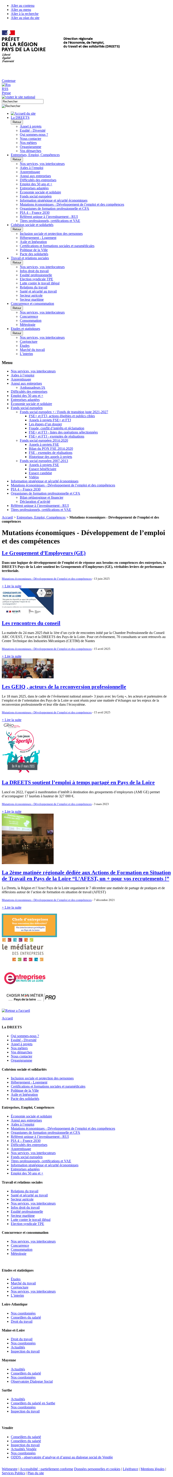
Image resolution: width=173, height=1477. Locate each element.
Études (25, 346)
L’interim (26, 354)
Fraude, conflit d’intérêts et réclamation (56, 428)
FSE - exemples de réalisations (50, 453)
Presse (6, 93)
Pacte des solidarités (34, 254)
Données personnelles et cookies (97, 1469)
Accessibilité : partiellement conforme (46, 1469)
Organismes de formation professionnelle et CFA (54, 208)
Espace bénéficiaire (42, 469)
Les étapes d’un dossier (45, 424)
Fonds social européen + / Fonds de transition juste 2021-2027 (64, 412)
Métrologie (27, 324)
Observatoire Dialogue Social (32, 1381)
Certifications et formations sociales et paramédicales (57, 246)
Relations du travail (33, 287)
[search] (22, 101)
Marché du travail (32, 350)
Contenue (9, 81)
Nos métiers (28, 143)
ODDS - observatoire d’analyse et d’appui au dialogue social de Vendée (62, 1457)
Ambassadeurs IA (32, 387)
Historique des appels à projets (50, 457)
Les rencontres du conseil (31, 623)
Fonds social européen (36, 196)
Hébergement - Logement (38, 238)
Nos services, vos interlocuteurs (42, 164)
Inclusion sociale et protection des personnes (51, 234)
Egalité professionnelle (36, 275)
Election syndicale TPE (36, 279)
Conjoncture (28, 341)
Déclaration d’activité (35, 501)
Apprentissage (30, 172)
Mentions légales (152, 1469)
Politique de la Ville (34, 250)
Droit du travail (21, 1321)
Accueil (7, 517)
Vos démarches (30, 151)
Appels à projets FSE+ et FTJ (50, 420)
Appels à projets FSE (44, 444)
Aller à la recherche (25, 14)
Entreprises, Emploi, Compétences (41, 517)
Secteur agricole (31, 295)
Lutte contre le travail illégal (39, 283)
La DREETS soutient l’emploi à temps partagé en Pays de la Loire (78, 782)
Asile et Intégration (33, 242)
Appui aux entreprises (35, 176)
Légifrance (130, 1469)
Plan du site (35, 1473)
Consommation (30, 320)
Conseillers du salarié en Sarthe (33, 1403)
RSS (5, 89)
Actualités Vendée (23, 1449)
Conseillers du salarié (26, 1317)
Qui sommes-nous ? (34, 134)
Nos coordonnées (23, 1313)
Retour (17, 122)
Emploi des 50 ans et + (36, 184)
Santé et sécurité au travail (38, 291)
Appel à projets (30, 126)
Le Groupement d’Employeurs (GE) (44, 553)
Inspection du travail (25, 1351)
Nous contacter (30, 139)
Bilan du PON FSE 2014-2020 (51, 448)
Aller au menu (21, 10)
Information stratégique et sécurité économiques (53, 200)
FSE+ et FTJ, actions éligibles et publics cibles (62, 416)
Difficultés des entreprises (38, 180)
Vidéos (34, 477)
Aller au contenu (22, 5)
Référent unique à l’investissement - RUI (49, 217)
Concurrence (29, 316)
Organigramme (30, 147)
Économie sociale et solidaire (40, 192)
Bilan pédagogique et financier (41, 497)
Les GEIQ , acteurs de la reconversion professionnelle (64, 687)
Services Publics (13, 1473)
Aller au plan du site (25, 18)
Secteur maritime (32, 299)
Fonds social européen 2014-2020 (44, 440)
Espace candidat (40, 473)
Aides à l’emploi (31, 168)
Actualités (18, 1347)
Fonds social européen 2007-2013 (44, 461)
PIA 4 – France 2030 (35, 212)
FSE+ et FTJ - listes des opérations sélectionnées (63, 432)
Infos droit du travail (34, 271)
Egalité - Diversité (33, 130)
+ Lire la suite (11, 586)
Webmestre (10, 1469)
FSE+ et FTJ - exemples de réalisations (56, 436)
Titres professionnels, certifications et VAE (50, 221)
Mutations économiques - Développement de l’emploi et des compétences (72, 204)
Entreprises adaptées (34, 188)
